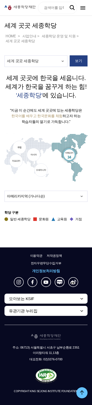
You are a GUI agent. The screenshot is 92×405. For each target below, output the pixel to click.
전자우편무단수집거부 (46, 263)
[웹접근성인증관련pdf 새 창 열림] (46, 376)
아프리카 (15, 161)
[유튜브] (46, 282)
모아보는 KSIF (21, 299)
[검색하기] (72, 7)
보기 (78, 61)
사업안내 (29, 36)
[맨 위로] (82, 392)
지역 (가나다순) (26, 196)
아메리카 (68, 156)
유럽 (17, 148)
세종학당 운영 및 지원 (58, 36)
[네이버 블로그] (60, 282)
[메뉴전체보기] (83, 8)
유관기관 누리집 (23, 311)
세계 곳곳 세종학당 (20, 41)
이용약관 (36, 255)
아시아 (32, 155)
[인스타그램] (19, 282)
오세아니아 (40, 170)
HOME (11, 36)
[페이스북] (32, 282)
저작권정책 (54, 255)
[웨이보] (73, 282)
